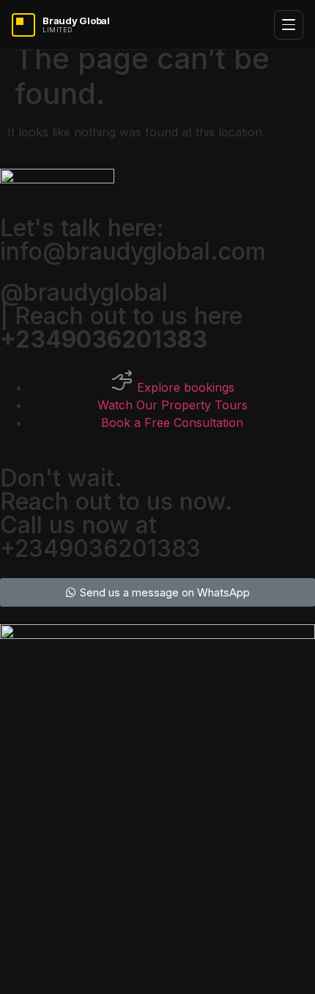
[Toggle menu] (288, 25)
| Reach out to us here (121, 328)
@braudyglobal (84, 292)
